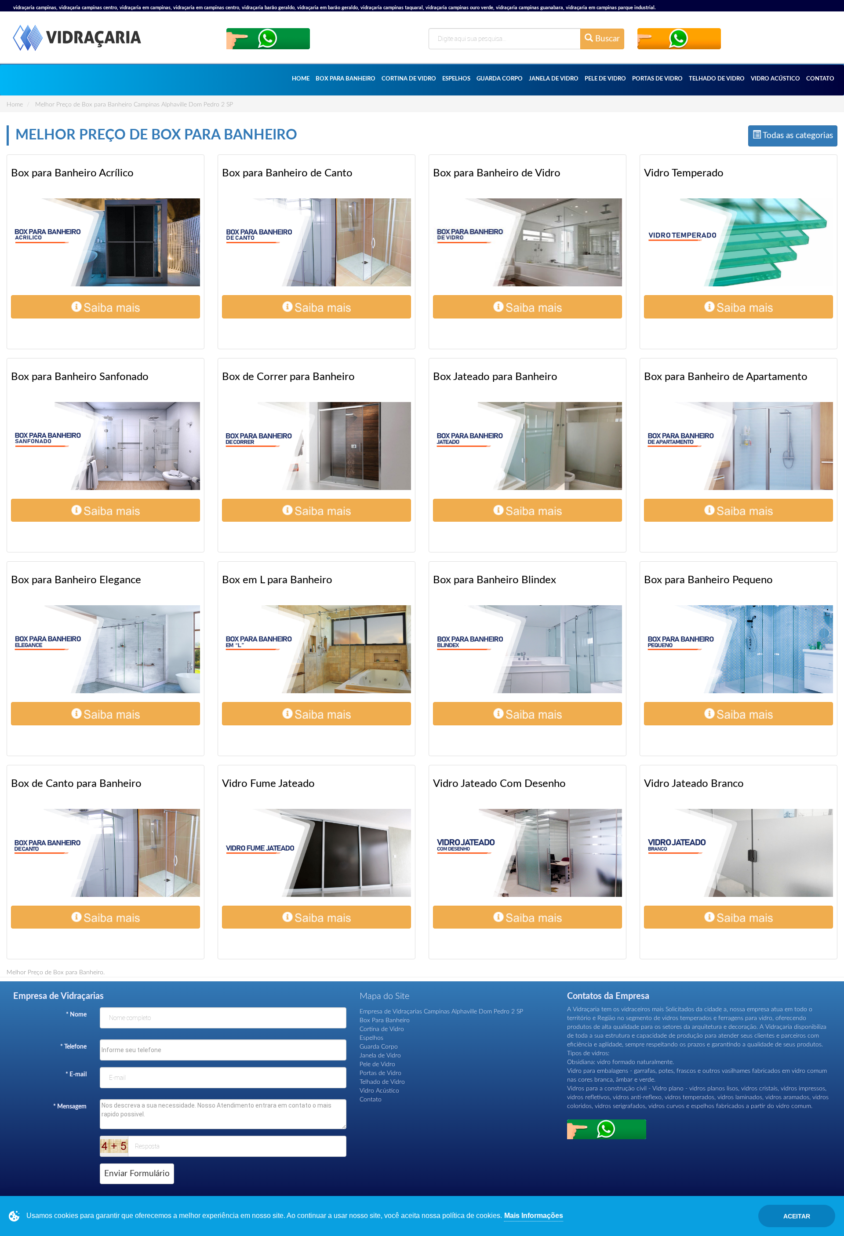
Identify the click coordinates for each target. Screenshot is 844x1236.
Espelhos (456, 79)
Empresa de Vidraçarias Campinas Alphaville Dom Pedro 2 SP (441, 1012)
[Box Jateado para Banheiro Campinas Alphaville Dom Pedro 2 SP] (527, 446)
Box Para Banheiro (345, 79)
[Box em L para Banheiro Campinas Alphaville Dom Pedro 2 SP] (316, 649)
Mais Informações (533, 1215)
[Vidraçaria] (77, 43)
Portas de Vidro (657, 79)
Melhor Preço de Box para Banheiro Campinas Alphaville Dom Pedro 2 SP (134, 105)
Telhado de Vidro (717, 79)
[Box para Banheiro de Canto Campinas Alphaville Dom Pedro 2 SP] (316, 242)
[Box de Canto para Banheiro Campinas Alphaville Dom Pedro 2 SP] (105, 853)
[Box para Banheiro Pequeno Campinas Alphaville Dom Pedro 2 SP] (738, 649)
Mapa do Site (384, 996)
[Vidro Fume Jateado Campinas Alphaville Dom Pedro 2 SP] (316, 853)
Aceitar (796, 1216)
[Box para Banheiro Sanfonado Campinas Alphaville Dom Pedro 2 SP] (105, 446)
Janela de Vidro (553, 79)
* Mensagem (70, 1107)
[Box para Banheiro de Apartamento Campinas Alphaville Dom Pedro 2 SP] (738, 446)
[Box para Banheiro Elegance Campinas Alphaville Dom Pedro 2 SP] (105, 649)
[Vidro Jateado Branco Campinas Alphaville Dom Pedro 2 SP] (738, 853)
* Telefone (73, 1047)
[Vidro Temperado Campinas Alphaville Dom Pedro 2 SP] (738, 242)
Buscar (606, 39)
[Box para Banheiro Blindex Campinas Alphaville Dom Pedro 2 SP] (527, 649)
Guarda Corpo (500, 79)
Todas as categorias (797, 136)
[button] (105, 306)
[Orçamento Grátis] (268, 38)
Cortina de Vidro (409, 79)
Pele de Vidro (605, 79)
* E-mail (76, 1074)
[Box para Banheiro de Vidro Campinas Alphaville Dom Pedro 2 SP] (527, 242)
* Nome (76, 1015)
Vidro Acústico (775, 79)
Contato (820, 79)
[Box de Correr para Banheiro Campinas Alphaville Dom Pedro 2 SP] (316, 446)
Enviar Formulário (137, 1174)
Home (300, 79)
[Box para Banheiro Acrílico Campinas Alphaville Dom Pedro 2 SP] (105, 242)
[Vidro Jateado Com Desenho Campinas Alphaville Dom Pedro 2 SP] (527, 853)
